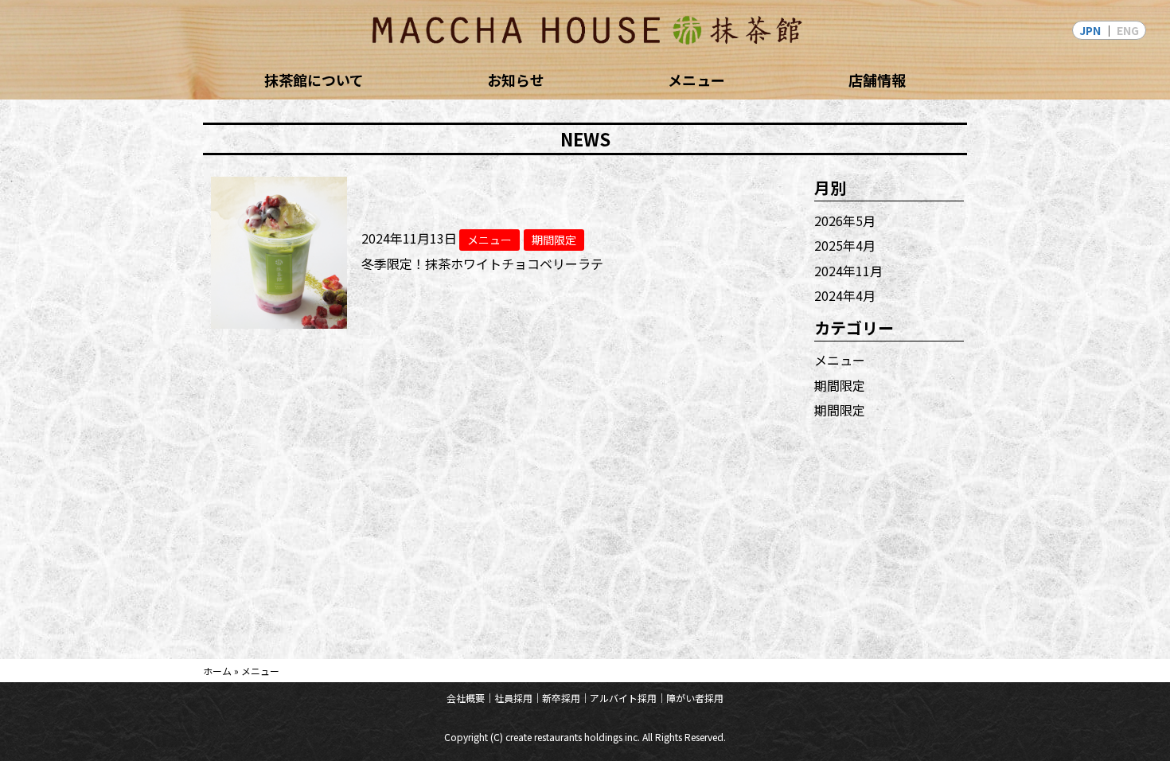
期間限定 (839, 385)
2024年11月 (848, 270)
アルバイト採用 (623, 697)
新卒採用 (561, 697)
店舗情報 (877, 79)
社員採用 (513, 697)
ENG (1128, 30)
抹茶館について (314, 79)
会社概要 (466, 697)
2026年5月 (845, 220)
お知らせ (515, 79)
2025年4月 (845, 245)
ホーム (217, 670)
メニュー (696, 79)
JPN (1090, 30)
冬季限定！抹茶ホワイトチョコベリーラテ (482, 263)
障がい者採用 (694, 697)
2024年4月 (845, 295)
